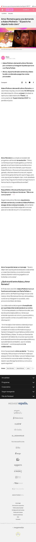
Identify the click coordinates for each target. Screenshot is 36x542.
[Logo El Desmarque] (18, 435)
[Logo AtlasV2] (18, 483)
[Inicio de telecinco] (2, 10)
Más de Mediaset (8, 396)
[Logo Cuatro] (18, 424)
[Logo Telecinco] (18, 418)
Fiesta (7, 56)
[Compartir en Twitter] (25, 82)
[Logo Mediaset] (18, 404)
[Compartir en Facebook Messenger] (29, 82)
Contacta (18, 519)
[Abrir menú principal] (33, 10)
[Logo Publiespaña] (18, 489)
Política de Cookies (18, 512)
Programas (5, 382)
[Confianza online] (18, 536)
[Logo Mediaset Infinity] (18, 412)
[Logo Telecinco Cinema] (18, 471)
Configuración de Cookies (18, 510)
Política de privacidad (18, 507)
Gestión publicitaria (18, 514)
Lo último (4, 13)
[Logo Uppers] (18, 465)
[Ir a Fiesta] (9, 10)
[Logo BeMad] (18, 459)
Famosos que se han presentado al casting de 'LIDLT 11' (16, 6)
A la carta (10, 13)
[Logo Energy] (18, 453)
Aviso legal (18, 503)
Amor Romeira (10, 368)
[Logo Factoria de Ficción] (18, 442)
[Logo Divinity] (18, 430)
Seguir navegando (8, 391)
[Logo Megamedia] (19, 527)
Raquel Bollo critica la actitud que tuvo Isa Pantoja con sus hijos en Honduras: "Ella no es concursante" (17, 192)
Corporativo (6, 387)
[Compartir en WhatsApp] (22, 82)
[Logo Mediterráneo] (18, 495)
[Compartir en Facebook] (33, 82)
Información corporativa (18, 505)
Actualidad (5, 378)
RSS (18, 517)
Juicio (28, 368)
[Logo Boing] (18, 447)
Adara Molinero (20, 368)
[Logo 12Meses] (18, 477)
